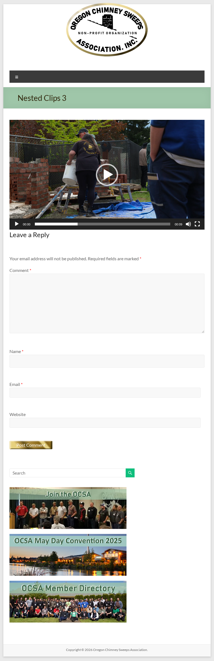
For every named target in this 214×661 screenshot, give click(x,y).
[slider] (102, 224)
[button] (107, 175)
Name (16, 351)
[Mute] (188, 224)
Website (17, 414)
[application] (107, 175)
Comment (20, 270)
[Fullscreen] (197, 224)
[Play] (17, 224)
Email (16, 384)
